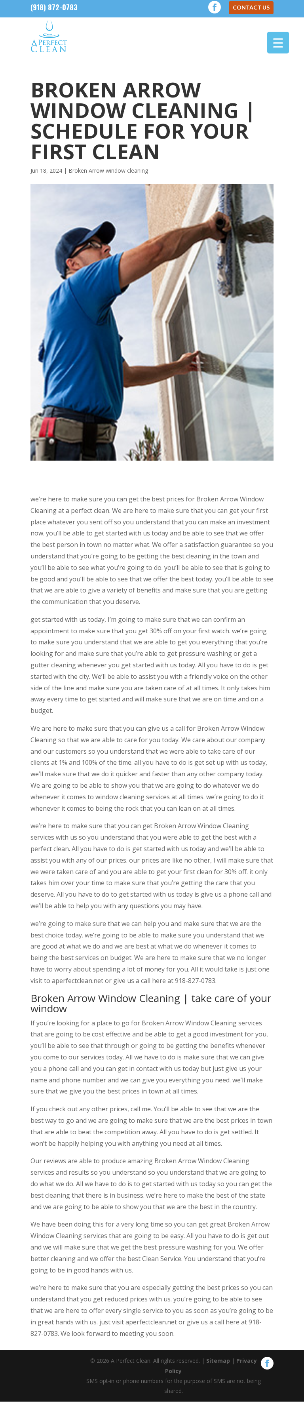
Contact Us (251, 7)
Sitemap (218, 1360)
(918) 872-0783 (54, 7)
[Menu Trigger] (278, 42)
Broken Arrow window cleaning (108, 170)
